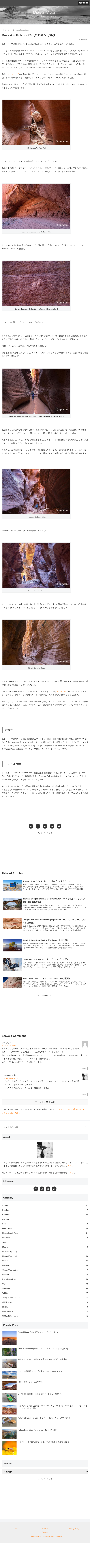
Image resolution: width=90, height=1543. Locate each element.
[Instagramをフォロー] (36, 1188)
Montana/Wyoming (45, 1251)
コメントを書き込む (45, 1102)
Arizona (45, 1205)
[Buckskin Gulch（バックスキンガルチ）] (45, 826)
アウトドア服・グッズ (45, 1298)
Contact (45, 1529)
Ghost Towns (45, 1228)
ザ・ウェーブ (13, 74)
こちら (70, 1166)
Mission (45, 1247)
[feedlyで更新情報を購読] (48, 1188)
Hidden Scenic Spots (45, 1233)
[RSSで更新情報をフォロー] (54, 1188)
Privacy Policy (74, 1529)
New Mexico (45, 1265)
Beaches (45, 1210)
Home (16, 1529)
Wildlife (45, 1293)
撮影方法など (45, 1302)
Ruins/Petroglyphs (45, 1279)
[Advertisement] (45, 851)
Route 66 (45, 1275)
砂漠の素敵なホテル (45, 1316)
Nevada (45, 1261)
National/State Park (45, 1256)
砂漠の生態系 (45, 1312)
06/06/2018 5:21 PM (9, 1046)
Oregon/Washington (45, 1270)
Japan (45, 1242)
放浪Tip (45, 1307)
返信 (84, 1069)
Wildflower (45, 1288)
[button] (86, 1127)
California (45, 1215)
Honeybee (45, 1238)
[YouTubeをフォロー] (42, 1188)
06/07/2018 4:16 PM (11, 1078)
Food (45, 1224)
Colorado (45, 1219)
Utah (45, 1284)
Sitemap (45, 1532)
